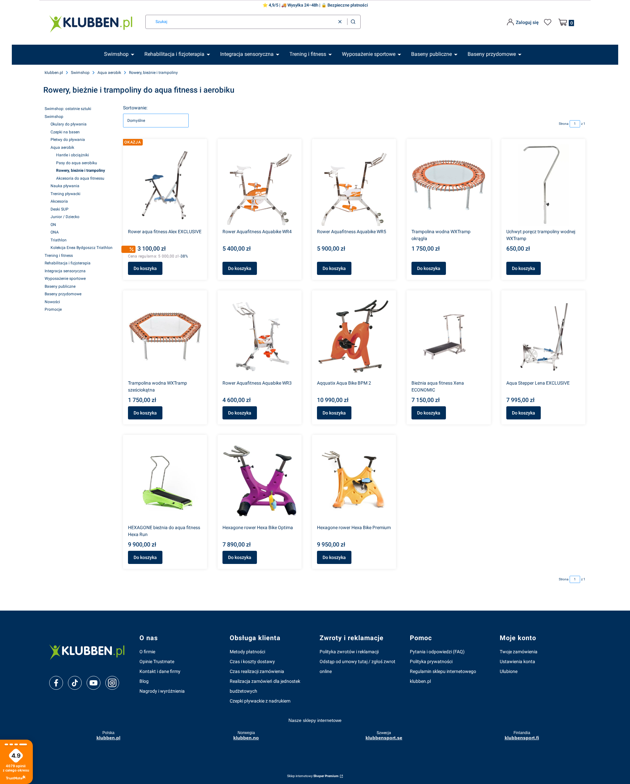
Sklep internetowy (313, 776)
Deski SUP (60, 209)
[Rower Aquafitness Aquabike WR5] (354, 185)
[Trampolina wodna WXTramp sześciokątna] (165, 336)
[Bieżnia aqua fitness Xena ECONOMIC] (448, 336)
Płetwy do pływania (68, 139)
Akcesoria (59, 201)
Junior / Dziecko (65, 216)
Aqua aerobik (109, 72)
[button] (353, 21)
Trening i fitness (59, 255)
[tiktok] (75, 682)
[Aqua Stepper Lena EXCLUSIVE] (543, 336)
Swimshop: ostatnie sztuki (68, 108)
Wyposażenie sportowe (65, 278)
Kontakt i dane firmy (159, 671)
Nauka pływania (65, 186)
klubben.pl (54, 72)
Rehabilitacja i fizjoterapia (68, 263)
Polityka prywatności (431, 661)
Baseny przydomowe (63, 294)
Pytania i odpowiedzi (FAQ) (437, 651)
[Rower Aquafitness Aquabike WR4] (259, 185)
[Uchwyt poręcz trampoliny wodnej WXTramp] (543, 185)
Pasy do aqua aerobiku (76, 163)
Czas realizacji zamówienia (257, 671)
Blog (144, 681)
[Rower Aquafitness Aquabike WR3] (259, 336)
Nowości (52, 302)
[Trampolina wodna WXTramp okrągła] (448, 185)
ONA (55, 232)
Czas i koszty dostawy (252, 661)
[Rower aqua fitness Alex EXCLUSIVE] (165, 185)
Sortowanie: (135, 107)
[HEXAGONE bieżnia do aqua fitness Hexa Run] (165, 481)
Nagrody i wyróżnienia (162, 691)
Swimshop (80, 72)
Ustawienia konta (517, 661)
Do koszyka (145, 268)
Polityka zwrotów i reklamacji (349, 651)
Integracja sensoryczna (65, 271)
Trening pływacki (65, 193)
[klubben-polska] (89, 651)
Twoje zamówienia (518, 651)
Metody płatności (247, 651)
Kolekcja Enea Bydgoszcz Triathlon (82, 247)
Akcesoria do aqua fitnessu (80, 178)
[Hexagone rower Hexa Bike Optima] (259, 481)
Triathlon (59, 240)
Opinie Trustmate (156, 661)
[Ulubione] (548, 22)
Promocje (53, 309)
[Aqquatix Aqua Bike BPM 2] (354, 336)
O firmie (147, 651)
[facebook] (56, 682)
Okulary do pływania (69, 124)
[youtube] (93, 682)
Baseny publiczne (60, 286)
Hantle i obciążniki (72, 155)
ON (53, 224)
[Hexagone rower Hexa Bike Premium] (354, 481)
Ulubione (508, 671)
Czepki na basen (65, 132)
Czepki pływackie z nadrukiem (260, 701)
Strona (563, 123)
